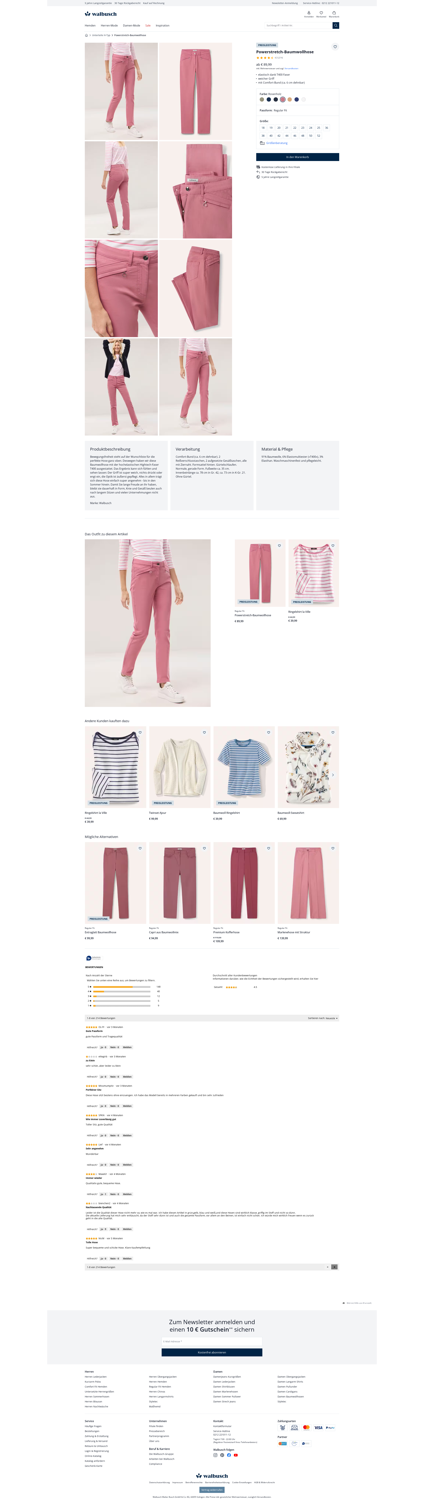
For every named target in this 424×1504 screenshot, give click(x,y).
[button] (334, 1266)
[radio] (262, 99)
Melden (127, 1047)
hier (316, 978)
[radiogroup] (297, 97)
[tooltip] (94, 958)
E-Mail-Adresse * (172, 1341)
